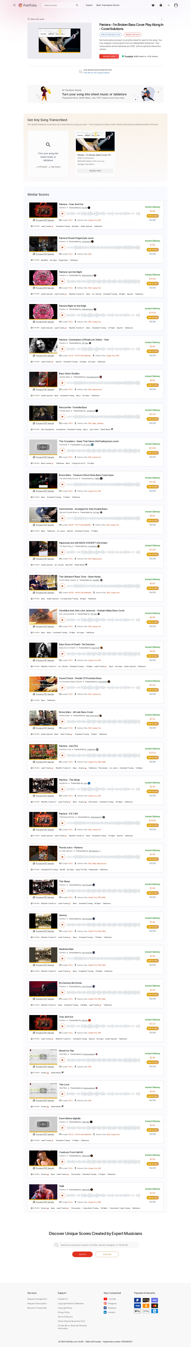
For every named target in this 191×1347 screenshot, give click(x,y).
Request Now (109, 56)
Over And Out (66, 1016)
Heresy (63, 915)
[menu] (14, 5)
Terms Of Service (65, 1316)
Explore (107, 1254)
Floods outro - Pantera (71, 847)
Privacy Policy (64, 1312)
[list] (169, 5)
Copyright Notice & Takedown (71, 1303)
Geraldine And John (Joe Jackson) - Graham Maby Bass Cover (92, 610)
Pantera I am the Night (70, 271)
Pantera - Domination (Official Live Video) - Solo (84, 339)
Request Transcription (37, 1303)
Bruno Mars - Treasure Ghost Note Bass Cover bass (86, 475)
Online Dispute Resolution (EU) (71, 1321)
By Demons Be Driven (70, 982)
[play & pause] (62, 213)
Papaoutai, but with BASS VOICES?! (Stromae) (83, 542)
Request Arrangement (37, 1299)
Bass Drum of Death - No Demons (77, 644)
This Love (64, 1084)
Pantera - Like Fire (68, 745)
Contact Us (62, 1299)
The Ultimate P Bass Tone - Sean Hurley (80, 576)
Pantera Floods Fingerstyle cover (76, 238)
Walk (61, 1186)
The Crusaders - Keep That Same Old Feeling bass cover (89, 441)
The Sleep (64, 881)
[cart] (161, 5)
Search (82, 1254)
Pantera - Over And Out (71, 204)
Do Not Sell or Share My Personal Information (72, 1327)
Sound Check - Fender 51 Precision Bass (80, 678)
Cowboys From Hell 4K (71, 1152)
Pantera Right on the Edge (72, 305)
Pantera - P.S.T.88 (68, 813)
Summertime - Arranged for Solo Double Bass (83, 508)
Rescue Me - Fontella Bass (73, 407)
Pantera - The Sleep (69, 779)
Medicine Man (66, 949)
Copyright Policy (65, 1308)
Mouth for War (66, 1050)
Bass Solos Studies (69, 373)
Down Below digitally (70, 1118)
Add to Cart (153, 216)
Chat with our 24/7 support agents (97, 73)
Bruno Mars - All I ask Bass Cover (76, 712)
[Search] (77, 5)
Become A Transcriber (37, 1308)
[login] (176, 5)
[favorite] (153, 5)
